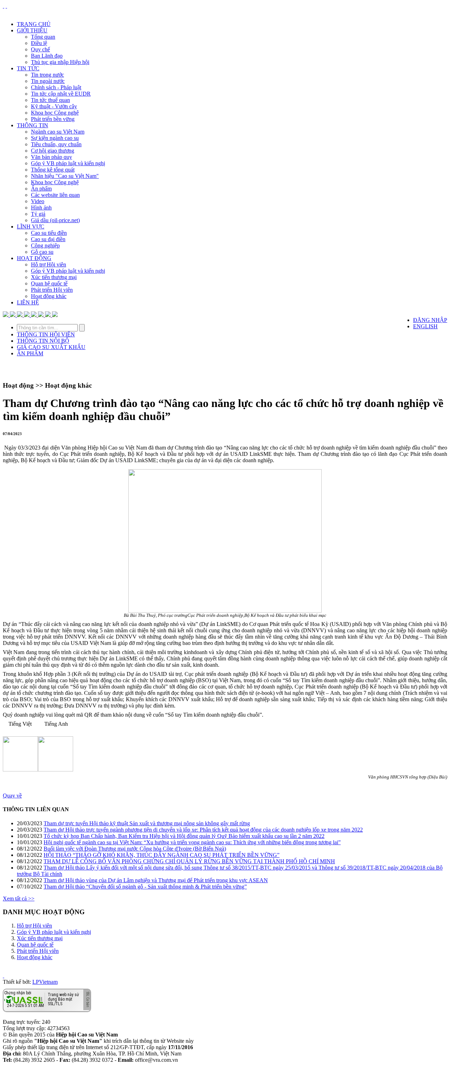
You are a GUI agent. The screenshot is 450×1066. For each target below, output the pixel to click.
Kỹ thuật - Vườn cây (54, 106)
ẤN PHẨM (30, 353)
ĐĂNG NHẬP (430, 320)
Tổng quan (43, 37)
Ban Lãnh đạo (47, 56)
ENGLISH (425, 326)
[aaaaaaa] (55, 315)
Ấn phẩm (41, 189)
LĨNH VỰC (30, 227)
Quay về (12, 796)
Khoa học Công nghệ (55, 113)
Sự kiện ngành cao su (55, 138)
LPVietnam (45, 982)
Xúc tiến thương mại (54, 277)
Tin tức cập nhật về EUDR (61, 94)
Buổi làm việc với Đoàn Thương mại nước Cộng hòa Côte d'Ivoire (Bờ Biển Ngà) (135, 849)
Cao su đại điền (48, 239)
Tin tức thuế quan (50, 100)
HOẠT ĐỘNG (34, 258)
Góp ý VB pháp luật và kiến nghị (68, 163)
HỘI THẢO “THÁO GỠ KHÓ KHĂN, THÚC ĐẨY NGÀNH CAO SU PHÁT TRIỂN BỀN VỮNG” (161, 855)
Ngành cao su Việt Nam (57, 132)
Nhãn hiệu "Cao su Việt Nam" (65, 176)
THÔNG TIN (32, 125)
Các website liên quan (55, 195)
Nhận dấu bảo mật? (31, 1006)
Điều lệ (39, 43)
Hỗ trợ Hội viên (48, 264)
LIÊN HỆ (28, 302)
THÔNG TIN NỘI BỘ (43, 341)
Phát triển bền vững (53, 119)
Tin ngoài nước (48, 81)
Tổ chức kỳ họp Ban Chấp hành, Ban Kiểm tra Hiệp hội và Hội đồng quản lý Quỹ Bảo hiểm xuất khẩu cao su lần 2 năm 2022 (184, 836)
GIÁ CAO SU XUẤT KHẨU (51, 347)
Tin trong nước (47, 75)
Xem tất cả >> (18, 899)
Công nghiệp (45, 245)
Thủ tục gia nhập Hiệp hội (60, 62)
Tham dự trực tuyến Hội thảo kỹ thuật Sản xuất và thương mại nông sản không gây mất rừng (147, 823)
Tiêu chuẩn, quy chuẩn (56, 144)
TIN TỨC (28, 68)
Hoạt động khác (48, 296)
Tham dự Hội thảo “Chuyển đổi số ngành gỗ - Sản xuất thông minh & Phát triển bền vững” (145, 887)
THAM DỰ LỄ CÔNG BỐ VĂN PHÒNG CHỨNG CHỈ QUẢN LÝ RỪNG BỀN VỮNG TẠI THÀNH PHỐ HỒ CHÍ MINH (189, 861)
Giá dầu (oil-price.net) (55, 220)
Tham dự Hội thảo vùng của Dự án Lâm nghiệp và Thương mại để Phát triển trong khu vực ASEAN (156, 880)
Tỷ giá (38, 214)
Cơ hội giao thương (52, 151)
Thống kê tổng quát (53, 170)
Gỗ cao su (42, 252)
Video (37, 201)
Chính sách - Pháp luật (56, 87)
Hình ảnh (41, 208)
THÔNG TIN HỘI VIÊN (46, 334)
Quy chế (40, 49)
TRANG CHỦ (34, 24)
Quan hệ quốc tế (49, 283)
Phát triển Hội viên (52, 290)
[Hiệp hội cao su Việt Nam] (6, 6)
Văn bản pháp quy (51, 157)
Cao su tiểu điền (49, 233)
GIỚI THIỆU (32, 30)
